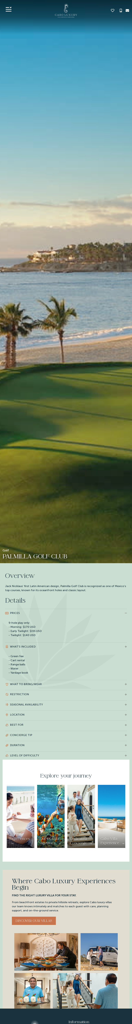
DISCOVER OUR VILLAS (34, 921)
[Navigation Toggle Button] (9, 9)
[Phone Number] (120, 10)
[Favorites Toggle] (112, 10)
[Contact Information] (127, 10)
